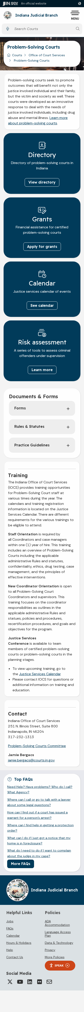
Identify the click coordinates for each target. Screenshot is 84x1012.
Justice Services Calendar (39, 674)
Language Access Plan (58, 934)
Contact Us (14, 957)
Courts (17, 55)
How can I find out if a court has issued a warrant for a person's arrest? (37, 815)
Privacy (50, 950)
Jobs (9, 921)
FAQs (9, 928)
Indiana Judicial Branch (36, 15)
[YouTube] (19, 981)
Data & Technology (59, 943)
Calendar (13, 936)
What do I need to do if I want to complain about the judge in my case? (39, 853)
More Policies (55, 957)
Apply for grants (42, 246)
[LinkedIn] (29, 981)
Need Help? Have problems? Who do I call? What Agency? (39, 789)
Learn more (42, 370)
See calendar (42, 305)
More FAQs (20, 863)
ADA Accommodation (57, 923)
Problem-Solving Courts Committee (37, 746)
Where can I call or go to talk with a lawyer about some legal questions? (39, 802)
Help (9, 950)
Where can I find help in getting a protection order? (40, 828)
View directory (42, 182)
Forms (20, 408)
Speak (59, 965)
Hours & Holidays (18, 943)
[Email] (49, 981)
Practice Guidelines (32, 445)
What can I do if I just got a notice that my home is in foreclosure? (39, 840)
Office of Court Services (47, 55)
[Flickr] (39, 981)
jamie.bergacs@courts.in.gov (31, 760)
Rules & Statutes (29, 426)
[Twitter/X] (9, 981)
